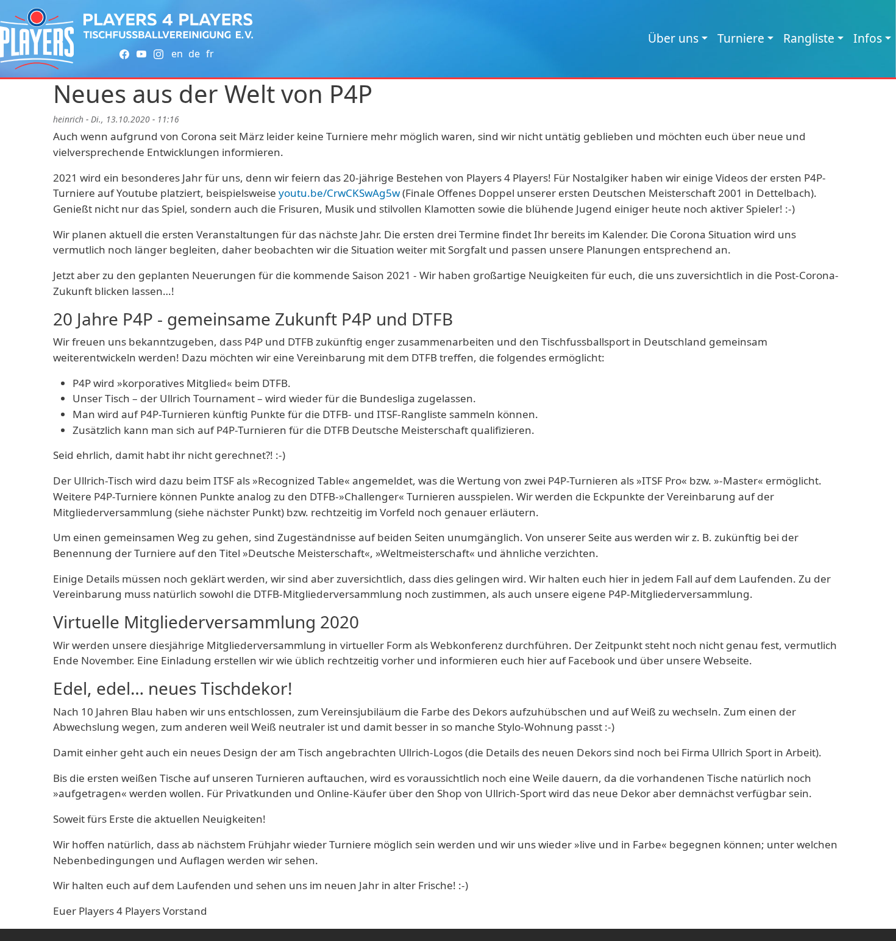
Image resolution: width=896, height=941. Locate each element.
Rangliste (808, 38)
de (194, 53)
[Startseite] (37, 39)
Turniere (740, 38)
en (177, 53)
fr (210, 53)
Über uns (673, 38)
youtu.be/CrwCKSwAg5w (339, 193)
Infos (867, 38)
